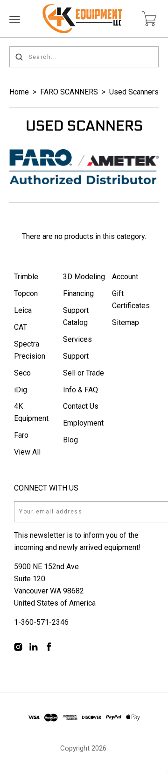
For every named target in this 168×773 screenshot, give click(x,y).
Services (77, 339)
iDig (20, 389)
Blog (70, 439)
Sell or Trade (83, 372)
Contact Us (80, 406)
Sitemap (125, 322)
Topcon (26, 293)
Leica (23, 310)
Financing (78, 293)
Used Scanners (134, 91)
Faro (21, 435)
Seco (22, 372)
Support (76, 356)
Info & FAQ (80, 389)
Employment (83, 423)
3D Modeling (84, 276)
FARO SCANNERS (69, 91)
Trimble (26, 276)
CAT (20, 327)
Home (19, 91)
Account (125, 276)
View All (27, 452)
